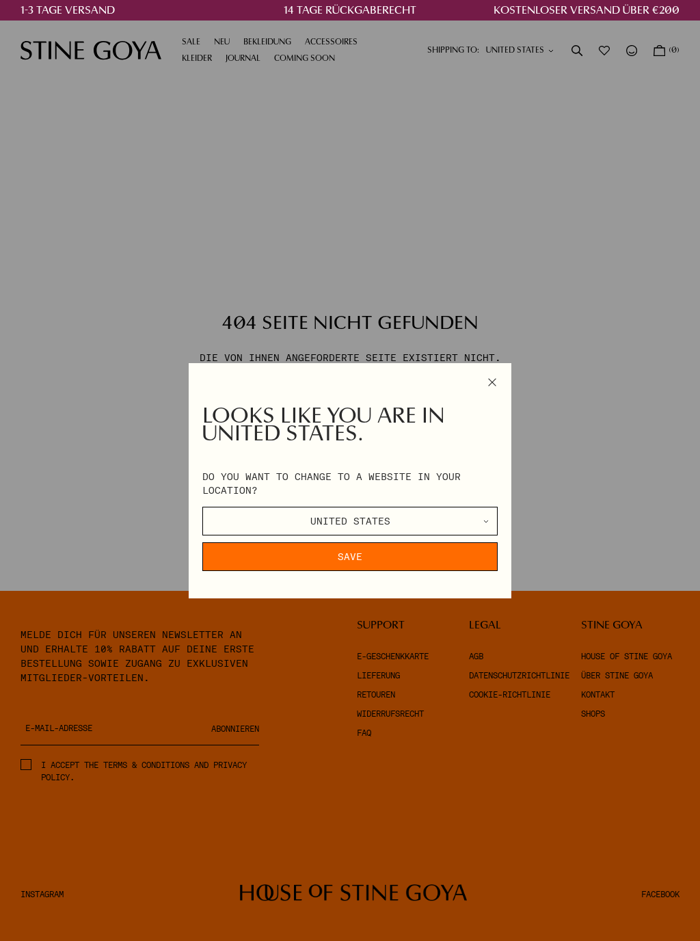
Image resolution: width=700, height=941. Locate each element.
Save (350, 556)
